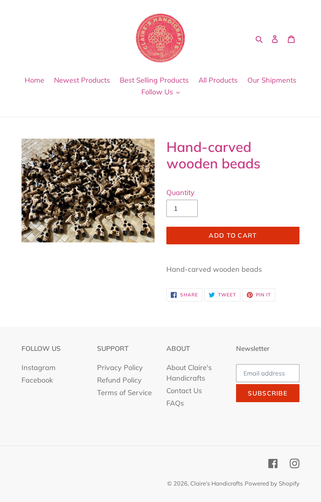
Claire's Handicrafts (216, 483)
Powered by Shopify (272, 483)
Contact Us (184, 390)
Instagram (39, 367)
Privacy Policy (120, 367)
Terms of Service (124, 392)
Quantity (180, 192)
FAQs (175, 403)
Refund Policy (119, 380)
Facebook (37, 380)
